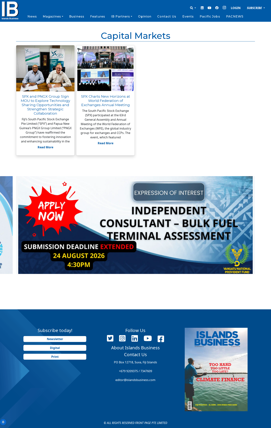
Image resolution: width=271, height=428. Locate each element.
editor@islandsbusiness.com (135, 380)
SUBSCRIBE (255, 8)
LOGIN (236, 8)
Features (97, 16)
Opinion (144, 16)
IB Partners (120, 16)
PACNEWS (235, 16)
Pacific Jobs (210, 16)
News (32, 16)
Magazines (52, 16)
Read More (45, 147)
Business (76, 16)
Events (188, 16)
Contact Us (166, 16)
